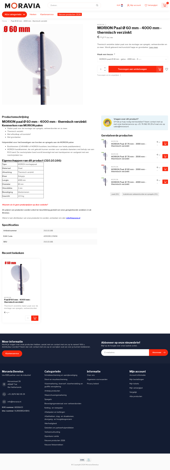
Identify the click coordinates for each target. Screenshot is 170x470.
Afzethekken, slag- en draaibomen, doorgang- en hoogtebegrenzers (59, 417)
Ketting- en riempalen (53, 408)
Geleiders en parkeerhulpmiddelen (59, 427)
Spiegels (48, 399)
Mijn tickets (134, 383)
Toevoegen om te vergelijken (108, 75)
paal (115, 194)
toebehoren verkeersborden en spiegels (140, 194)
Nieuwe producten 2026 (70, 14)
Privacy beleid (93, 383)
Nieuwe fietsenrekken (53, 444)
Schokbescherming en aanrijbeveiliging (60, 375)
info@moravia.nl (73, 218)
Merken (33, 14)
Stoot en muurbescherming (55, 379)
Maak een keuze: (106, 54)
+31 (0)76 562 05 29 (16, 394)
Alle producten (135, 396)
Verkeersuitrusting (52, 432)
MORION (100, 24)
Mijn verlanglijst (136, 388)
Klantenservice (47, 14)
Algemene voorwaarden (97, 379)
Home (4, 21)
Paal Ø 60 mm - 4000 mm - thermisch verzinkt (29, 21)
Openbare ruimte (51, 436)
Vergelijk (133, 392)
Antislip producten (52, 391)
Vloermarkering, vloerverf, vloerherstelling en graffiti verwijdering (63, 385)
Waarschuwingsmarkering (55, 395)
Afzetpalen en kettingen (54, 412)
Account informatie (137, 375)
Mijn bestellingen (136, 379)
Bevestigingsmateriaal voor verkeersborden (62, 403)
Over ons (91, 375)
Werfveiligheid (50, 423)
